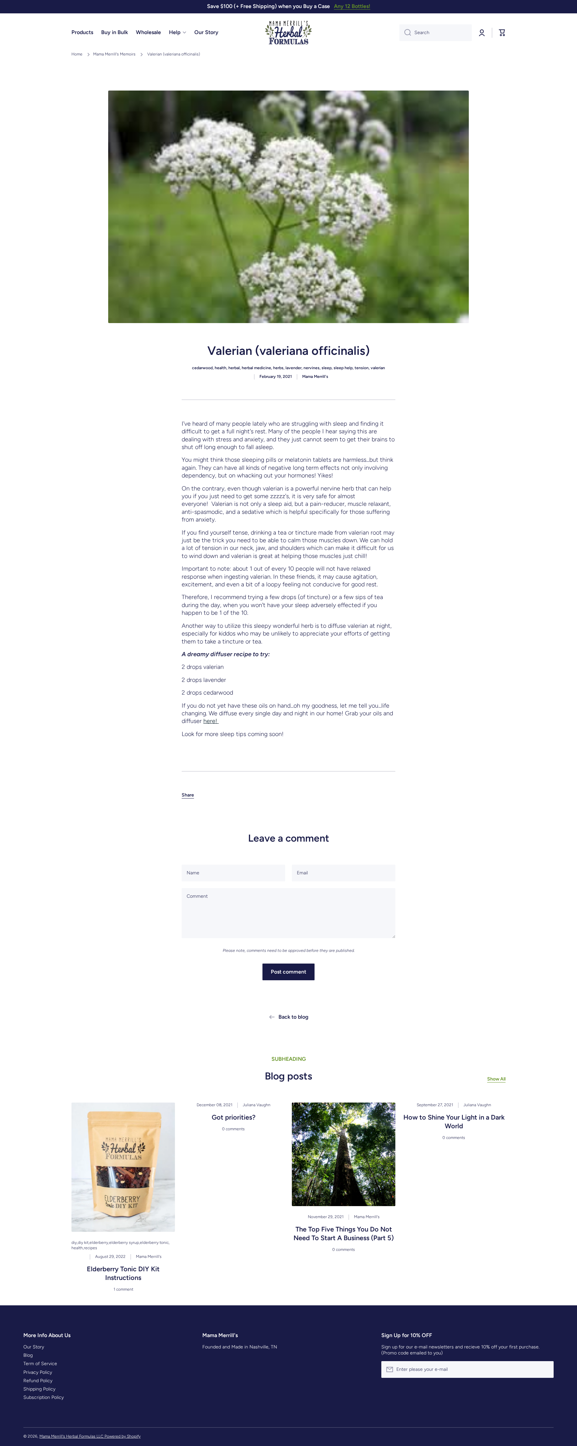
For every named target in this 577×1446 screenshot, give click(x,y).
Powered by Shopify (123, 1436)
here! (211, 721)
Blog (28, 1355)
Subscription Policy (43, 1397)
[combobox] (435, 32)
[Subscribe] (545, 1369)
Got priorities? (233, 1117)
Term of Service (40, 1363)
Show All (496, 1079)
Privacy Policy (37, 1372)
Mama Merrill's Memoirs (114, 54)
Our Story (33, 1347)
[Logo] (288, 32)
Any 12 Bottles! (352, 6)
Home (76, 54)
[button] (188, 795)
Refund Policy (37, 1381)
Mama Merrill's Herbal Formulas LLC (72, 1436)
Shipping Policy (39, 1389)
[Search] (405, 32)
